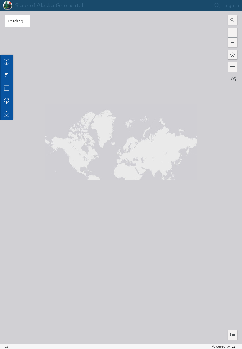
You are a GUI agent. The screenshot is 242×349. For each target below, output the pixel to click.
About (6, 61)
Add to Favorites (6, 113)
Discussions (6, 74)
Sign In (232, 5)
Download (6, 100)
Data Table (6, 87)
